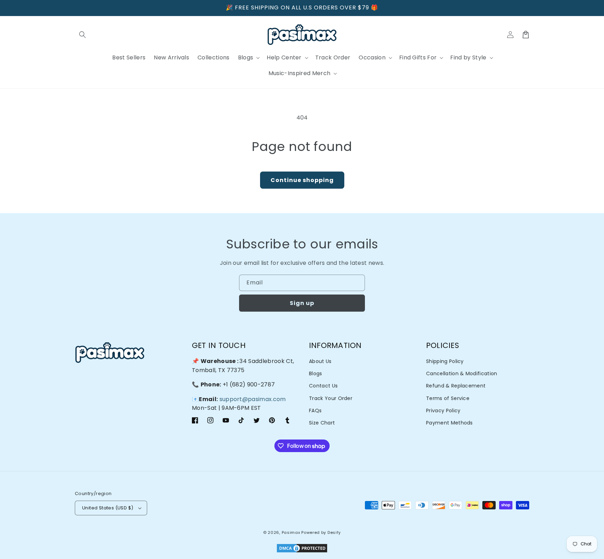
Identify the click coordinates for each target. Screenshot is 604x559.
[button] (82, 34)
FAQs (315, 410)
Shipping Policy (445, 361)
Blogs (315, 373)
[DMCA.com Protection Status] (302, 549)
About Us (320, 361)
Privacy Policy (443, 410)
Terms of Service (447, 398)
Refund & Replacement (456, 385)
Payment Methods (449, 422)
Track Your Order (330, 398)
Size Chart (322, 422)
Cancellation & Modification (461, 373)
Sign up (302, 303)
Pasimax (291, 532)
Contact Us (323, 385)
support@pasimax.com (253, 399)
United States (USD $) (107, 507)
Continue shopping (302, 180)
